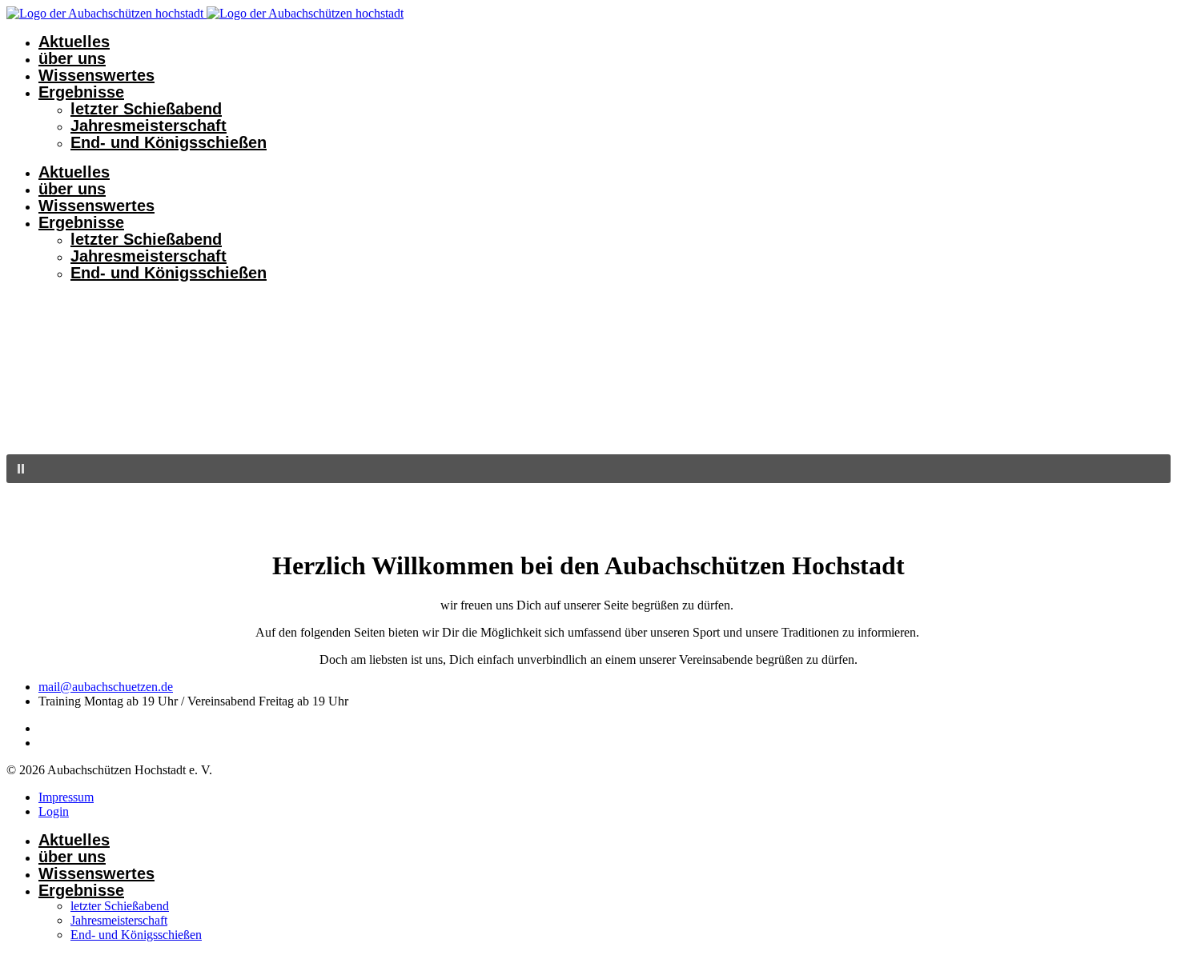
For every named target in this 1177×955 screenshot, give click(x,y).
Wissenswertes (96, 75)
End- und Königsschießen (168, 142)
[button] (588, 468)
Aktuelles (74, 41)
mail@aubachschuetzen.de (105, 686)
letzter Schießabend (146, 109)
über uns (72, 58)
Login (53, 811)
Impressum (66, 797)
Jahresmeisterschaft (148, 125)
